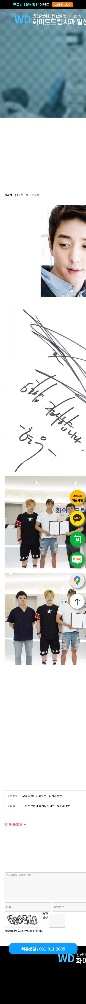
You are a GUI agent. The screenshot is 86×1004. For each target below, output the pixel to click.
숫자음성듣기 (45, 915)
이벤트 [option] (41, 4)
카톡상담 (77, 518)
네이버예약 (77, 539)
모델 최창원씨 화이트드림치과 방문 (42, 796)
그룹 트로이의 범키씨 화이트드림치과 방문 (46, 806)
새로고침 (45, 922)
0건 (20, 195)
